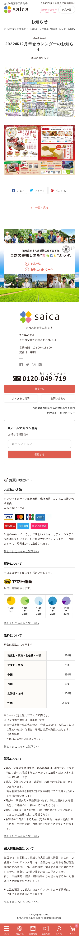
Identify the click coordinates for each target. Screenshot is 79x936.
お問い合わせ (58, 398)
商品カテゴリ (47, 9)
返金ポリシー (67, 412)
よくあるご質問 (21, 398)
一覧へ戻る (41, 207)
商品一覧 (66, 9)
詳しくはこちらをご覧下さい (21, 551)
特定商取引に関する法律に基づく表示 (54, 407)
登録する (39, 454)
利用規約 (52, 412)
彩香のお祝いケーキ (42, 269)
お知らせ (34, 29)
